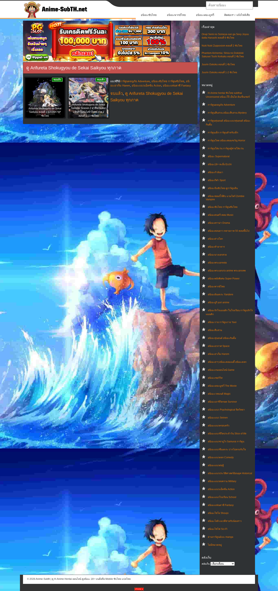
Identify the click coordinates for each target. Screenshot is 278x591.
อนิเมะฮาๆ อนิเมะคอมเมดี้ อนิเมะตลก (227, 362)
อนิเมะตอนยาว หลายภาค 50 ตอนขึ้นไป (229, 230)
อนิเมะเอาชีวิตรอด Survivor (222, 401)
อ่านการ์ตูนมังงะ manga (220, 537)
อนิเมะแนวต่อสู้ (216, 465)
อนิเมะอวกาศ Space (219, 346)
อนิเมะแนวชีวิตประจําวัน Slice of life (227, 433)
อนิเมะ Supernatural (219, 156)
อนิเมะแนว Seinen (218, 417)
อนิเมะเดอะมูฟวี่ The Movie (222, 385)
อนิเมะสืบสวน (215, 330)
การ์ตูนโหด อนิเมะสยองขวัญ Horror (226, 140)
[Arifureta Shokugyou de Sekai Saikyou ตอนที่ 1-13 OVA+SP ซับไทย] (45, 98)
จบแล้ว (116, 93)
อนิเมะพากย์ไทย (176, 15)
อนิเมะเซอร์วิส (215, 377)
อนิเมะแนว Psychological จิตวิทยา (226, 409)
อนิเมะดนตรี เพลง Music (220, 215)
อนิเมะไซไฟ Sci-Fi (217, 529)
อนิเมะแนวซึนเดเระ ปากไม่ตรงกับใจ (227, 449)
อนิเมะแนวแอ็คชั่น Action (221, 489)
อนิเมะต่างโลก (215, 238)
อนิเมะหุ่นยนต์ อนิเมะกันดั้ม (222, 338)
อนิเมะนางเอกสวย (217, 254)
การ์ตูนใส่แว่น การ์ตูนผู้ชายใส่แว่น (226, 148)
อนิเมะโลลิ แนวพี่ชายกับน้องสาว (225, 521)
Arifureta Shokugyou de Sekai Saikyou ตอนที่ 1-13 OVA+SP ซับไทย (44, 112)
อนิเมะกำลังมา (215, 172)
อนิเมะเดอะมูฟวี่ (205, 15)
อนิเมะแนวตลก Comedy (221, 457)
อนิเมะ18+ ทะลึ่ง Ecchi (220, 164)
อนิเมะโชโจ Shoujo (218, 513)
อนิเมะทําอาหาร (216, 246)
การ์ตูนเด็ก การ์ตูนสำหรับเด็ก (223, 132)
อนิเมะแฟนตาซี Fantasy (221, 505)
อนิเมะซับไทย (149, 15)
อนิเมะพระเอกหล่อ (217, 262)
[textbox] (229, 5)
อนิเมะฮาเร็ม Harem (218, 354)
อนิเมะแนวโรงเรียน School (222, 497)
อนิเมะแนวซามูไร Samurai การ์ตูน (226, 441)
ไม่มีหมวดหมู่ (215, 544)
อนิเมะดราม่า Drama (219, 222)
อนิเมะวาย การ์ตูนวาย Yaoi (222, 322)
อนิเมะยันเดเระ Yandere (220, 294)
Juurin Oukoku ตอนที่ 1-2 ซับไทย (219, 72)
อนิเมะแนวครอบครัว (218, 425)
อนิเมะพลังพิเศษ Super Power (224, 278)
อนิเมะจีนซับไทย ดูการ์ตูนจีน (223, 188)
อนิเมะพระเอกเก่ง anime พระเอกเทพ (227, 270)
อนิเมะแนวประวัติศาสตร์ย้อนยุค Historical (230, 473)
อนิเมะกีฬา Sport (216, 180)
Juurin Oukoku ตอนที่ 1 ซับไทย (218, 64)
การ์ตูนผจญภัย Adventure (221, 104)
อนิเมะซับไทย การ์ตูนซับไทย (223, 207)
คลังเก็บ (206, 563)
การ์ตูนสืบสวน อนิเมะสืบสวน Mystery (227, 112)
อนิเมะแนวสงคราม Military (222, 481)
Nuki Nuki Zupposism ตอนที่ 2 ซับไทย (222, 45)
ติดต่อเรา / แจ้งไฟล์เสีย (237, 15)
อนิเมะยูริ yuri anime (218, 302)
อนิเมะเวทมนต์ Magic (219, 393)
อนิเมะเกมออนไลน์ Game (221, 370)
